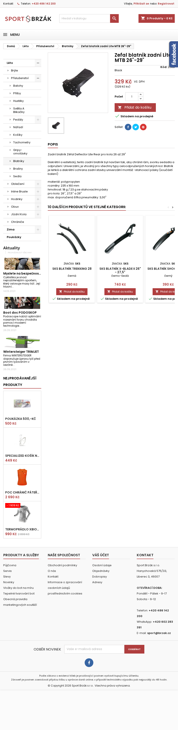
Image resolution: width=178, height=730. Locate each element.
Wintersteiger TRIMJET (21, 351)
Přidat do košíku (134, 107)
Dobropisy (99, 576)
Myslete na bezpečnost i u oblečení (31, 273)
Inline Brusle (19, 191)
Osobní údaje (102, 565)
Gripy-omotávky (20, 152)
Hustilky (18, 101)
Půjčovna (9, 565)
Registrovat (166, 3)
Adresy (97, 582)
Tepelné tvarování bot (19, 593)
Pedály (18, 120)
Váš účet (100, 555)
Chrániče (17, 222)
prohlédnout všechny (20, 252)
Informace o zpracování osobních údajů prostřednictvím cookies (65, 588)
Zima (11, 229)
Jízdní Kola (18, 214)
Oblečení (17, 184)
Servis (7, 571)
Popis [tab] (53, 144)
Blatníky (18, 161)
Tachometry (21, 142)
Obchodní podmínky (62, 565)
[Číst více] (15, 286)
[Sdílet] (128, 127)
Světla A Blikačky (19, 110)
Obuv (15, 207)
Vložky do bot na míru (18, 588)
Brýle (14, 70)
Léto (10, 63)
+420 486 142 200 (44, 3)
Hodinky (16, 199)
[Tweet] (135, 127)
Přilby (17, 93)
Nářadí (18, 127)
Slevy (7, 576)
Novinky (8, 582)
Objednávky (100, 571)
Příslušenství (20, 78)
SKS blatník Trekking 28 (72, 269)
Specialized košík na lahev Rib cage (22, 455)
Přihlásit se (141, 3)
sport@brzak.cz (159, 633)
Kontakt (8, 3)
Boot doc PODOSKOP (20, 312)
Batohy (18, 86)
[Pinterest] (143, 127)
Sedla (17, 176)
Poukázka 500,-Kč (20, 418)
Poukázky (14, 237)
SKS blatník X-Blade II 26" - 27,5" (120, 270)
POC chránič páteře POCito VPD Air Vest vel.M (22, 492)
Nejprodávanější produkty (19, 381)
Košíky (17, 135)
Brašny (18, 169)
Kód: (163, 67)
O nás (52, 571)
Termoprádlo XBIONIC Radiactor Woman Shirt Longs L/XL (22, 529)
